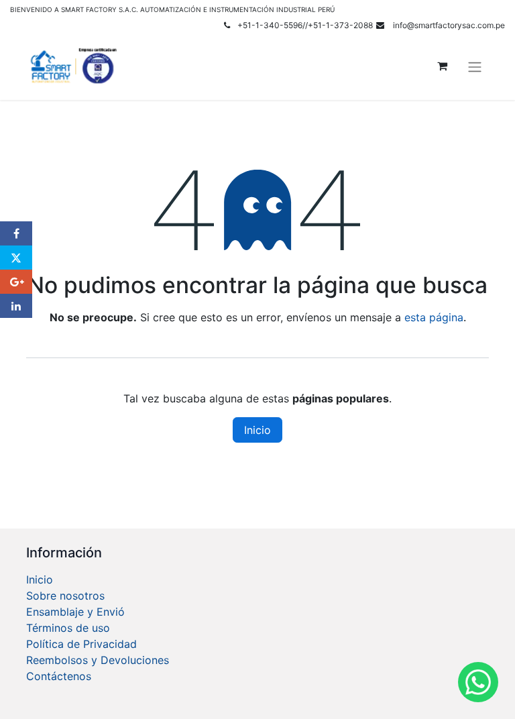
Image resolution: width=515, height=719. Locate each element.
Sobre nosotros (65, 595)
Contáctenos (58, 676)
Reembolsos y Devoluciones (97, 660)
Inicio (257, 430)
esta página (433, 317)
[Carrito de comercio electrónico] (441, 65)
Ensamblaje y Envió (75, 611)
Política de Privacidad (81, 644)
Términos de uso (68, 627)
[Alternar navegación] (475, 65)
